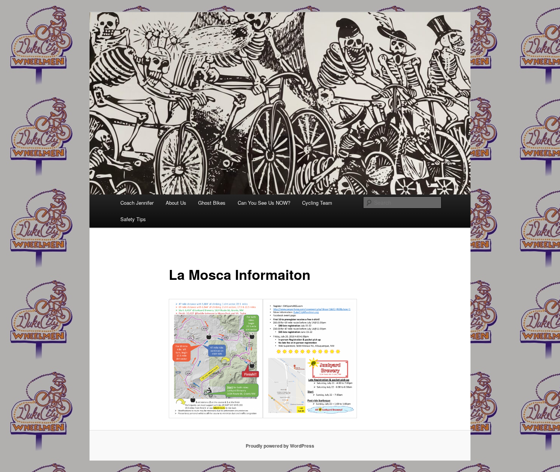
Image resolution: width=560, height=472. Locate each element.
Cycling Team (317, 202)
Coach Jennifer (137, 202)
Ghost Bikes (212, 202)
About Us (176, 202)
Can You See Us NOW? (264, 202)
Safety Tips (133, 219)
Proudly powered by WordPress (280, 445)
